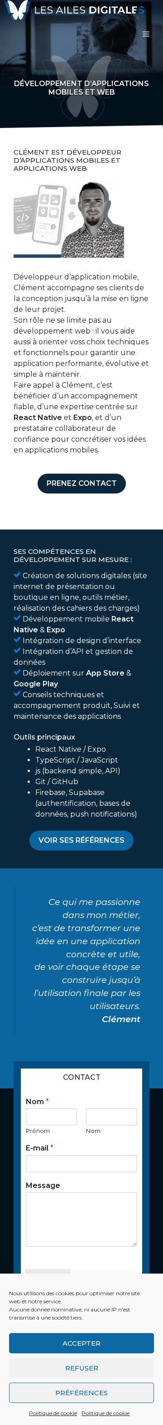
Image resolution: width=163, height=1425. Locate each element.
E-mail (39, 1148)
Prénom (38, 1130)
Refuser (81, 1368)
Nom (37, 1101)
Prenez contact (82, 483)
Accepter (81, 1343)
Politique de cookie (53, 1413)
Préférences (81, 1392)
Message (43, 1185)
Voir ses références (81, 840)
